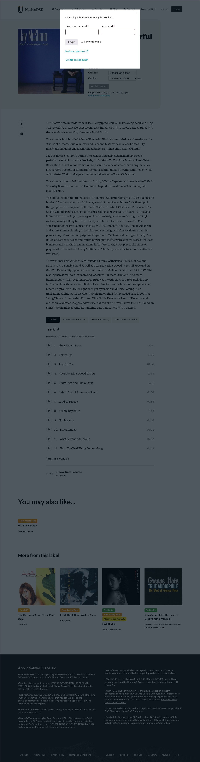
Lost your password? (76, 51)
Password (108, 26)
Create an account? (76, 60)
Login (71, 42)
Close (136, 13)
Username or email (76, 26)
